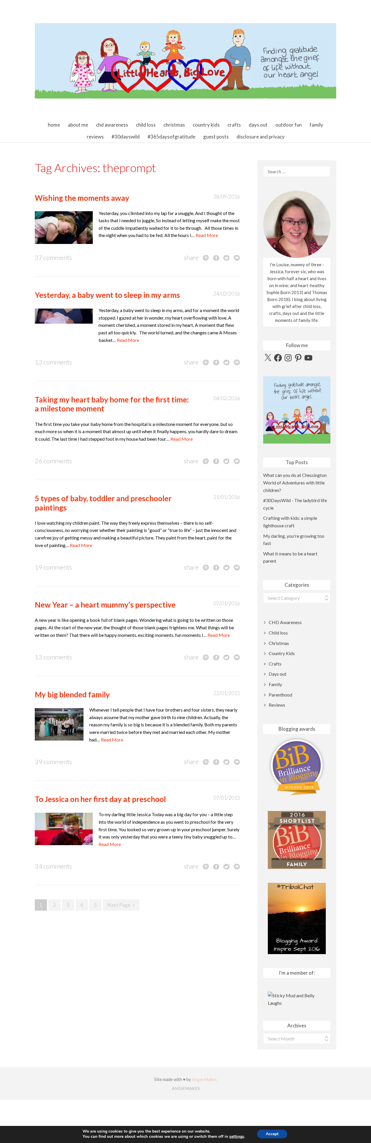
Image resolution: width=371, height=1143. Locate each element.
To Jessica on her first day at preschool (100, 799)
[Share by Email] (237, 257)
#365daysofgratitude (171, 137)
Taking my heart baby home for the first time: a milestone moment (112, 404)
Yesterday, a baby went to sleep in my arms (107, 295)
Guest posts (216, 137)
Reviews (95, 137)
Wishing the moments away (82, 198)
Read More (207, 235)
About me (78, 125)
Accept (272, 1134)
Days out (258, 125)
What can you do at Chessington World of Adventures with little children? (295, 482)
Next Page (119, 905)
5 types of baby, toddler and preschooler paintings (103, 503)
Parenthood (280, 694)
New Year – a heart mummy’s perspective (105, 604)
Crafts (234, 125)
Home (54, 125)
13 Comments (53, 362)
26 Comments (53, 461)
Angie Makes (204, 1079)
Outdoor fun (288, 125)
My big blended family (72, 694)
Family (316, 125)
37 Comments (53, 257)
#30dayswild (126, 137)
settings (236, 1137)
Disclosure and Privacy (261, 137)
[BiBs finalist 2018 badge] (297, 766)
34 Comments (53, 866)
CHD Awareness (112, 125)
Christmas (174, 125)
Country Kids (206, 125)
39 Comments (53, 761)
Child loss (146, 125)
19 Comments (53, 567)
